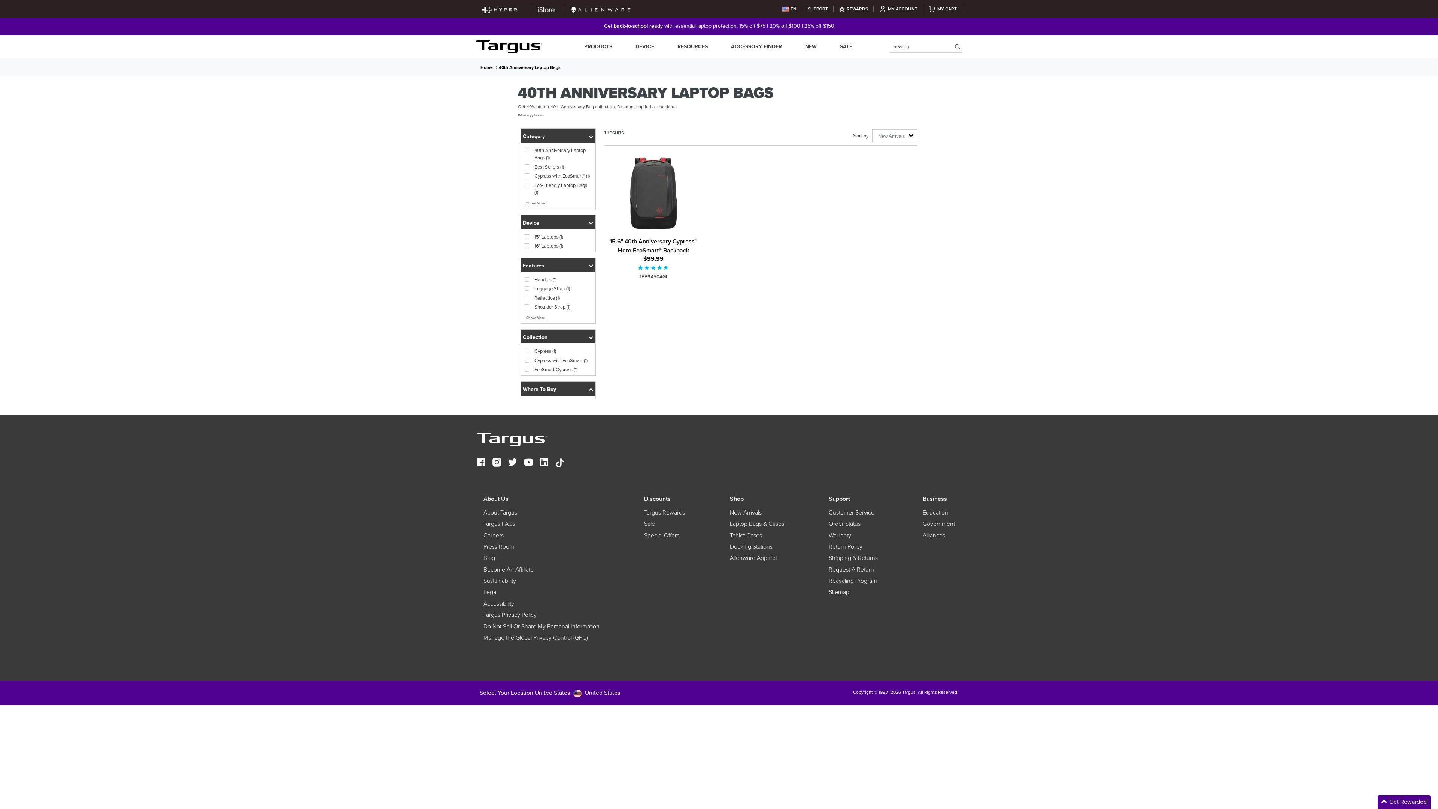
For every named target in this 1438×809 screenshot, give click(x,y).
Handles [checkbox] (545, 279)
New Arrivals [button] (891, 136)
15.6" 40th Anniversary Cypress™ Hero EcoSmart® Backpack (653, 246)
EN (794, 9)
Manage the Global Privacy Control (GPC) (535, 638)
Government (939, 524)
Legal (490, 592)
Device (644, 47)
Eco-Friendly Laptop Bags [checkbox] (560, 189)
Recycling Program (853, 581)
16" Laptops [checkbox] (548, 245)
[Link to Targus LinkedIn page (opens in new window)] (544, 463)
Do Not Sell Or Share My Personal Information (541, 626)
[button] (558, 136)
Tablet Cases (746, 535)
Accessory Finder (756, 47)
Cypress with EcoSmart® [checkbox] (562, 175)
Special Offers (661, 535)
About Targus (500, 513)
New (811, 47)
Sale (846, 47)
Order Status (845, 524)
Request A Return (851, 570)
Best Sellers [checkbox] (549, 166)
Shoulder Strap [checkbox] (552, 306)
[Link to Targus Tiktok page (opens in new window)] (560, 463)
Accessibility (498, 604)
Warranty (840, 535)
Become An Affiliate (508, 570)
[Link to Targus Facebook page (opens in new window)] (481, 463)
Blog (489, 558)
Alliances (934, 535)
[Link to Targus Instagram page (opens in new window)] (497, 463)
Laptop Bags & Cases (757, 524)
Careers (493, 535)
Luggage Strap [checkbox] (552, 288)
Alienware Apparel (753, 558)
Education (935, 513)
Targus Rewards (664, 513)
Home (486, 67)
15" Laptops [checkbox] (548, 236)
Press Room (498, 547)
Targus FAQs (499, 524)
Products (598, 47)
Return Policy (845, 547)
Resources (692, 47)
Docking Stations (751, 547)
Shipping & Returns (853, 558)
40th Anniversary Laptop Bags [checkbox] (560, 154)
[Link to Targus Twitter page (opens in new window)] (512, 463)
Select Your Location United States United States (550, 692)
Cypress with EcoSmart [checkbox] (561, 360)
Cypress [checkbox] (545, 351)
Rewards (857, 9)
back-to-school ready (639, 26)
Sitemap (839, 592)
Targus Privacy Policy (510, 615)
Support (818, 9)
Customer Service (851, 513)
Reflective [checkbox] (547, 298)
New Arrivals (746, 513)
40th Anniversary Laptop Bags (530, 67)
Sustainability (499, 581)
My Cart (947, 9)
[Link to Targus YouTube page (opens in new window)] (528, 463)
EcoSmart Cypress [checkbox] (555, 369)
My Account (902, 9)
